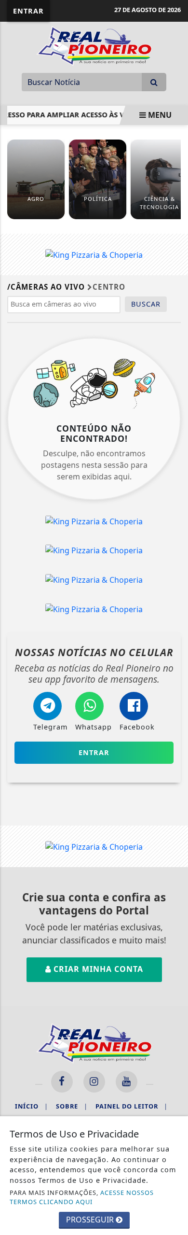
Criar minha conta (97, 969)
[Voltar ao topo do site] (173, 679)
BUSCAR (146, 304)
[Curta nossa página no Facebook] (62, 1082)
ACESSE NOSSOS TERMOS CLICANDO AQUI (82, 1197)
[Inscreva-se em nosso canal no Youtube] (126, 1082)
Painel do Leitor (131, 1106)
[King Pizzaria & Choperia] (94, 254)
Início (31, 1106)
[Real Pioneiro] (94, 45)
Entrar (28, 10)
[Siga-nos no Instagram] (94, 1082)
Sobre (72, 1106)
